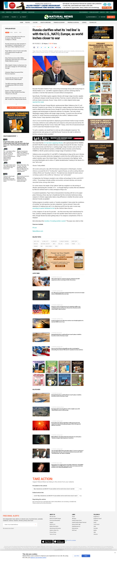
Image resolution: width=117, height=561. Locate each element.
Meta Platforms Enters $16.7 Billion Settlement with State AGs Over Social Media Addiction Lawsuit (15, 59)
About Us (102, 12)
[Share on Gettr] (56, 47)
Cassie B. (60, 277)
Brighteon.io (96, 516)
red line (38, 52)
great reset (67, 51)
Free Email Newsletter (55, 520)
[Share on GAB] (49, 47)
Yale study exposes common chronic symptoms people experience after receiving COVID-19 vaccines (65, 279)
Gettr (95, 526)
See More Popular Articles (16, 107)
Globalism (51, 51)
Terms (42, 546)
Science (84, 22)
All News (74, 518)
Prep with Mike (16, 12)
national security (79, 51)
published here (60, 548)
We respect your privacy (8, 528)
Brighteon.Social (97, 518)
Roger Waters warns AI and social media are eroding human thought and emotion (16, 52)
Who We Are (53, 516)
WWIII (66, 52)
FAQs (107, 12)
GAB (95, 532)
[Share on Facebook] (38, 47)
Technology (92, 22)
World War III (61, 52)
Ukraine (53, 52)
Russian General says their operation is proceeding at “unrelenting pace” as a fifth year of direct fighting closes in (15, 45)
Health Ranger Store (77, 520)
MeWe (95, 530)
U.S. (50, 52)
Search (113, 12)
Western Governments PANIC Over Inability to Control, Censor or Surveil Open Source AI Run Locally (23, 154)
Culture (35, 22)
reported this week (38, 102)
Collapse (39, 26)
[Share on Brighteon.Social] (34, 47)
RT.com (35, 228)
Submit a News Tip (54, 530)
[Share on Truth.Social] (52, 47)
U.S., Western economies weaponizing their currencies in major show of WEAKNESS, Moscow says (67, 293)
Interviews (24, 12)
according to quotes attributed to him (44, 208)
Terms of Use (53, 534)
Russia (42, 52)
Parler (95, 522)
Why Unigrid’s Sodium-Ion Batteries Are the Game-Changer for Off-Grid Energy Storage (16, 66)
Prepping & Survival (73, 22)
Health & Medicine (46, 22)
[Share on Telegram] (45, 47)
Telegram (96, 520)
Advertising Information (55, 528)
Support (51, 522)
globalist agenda (58, 51)
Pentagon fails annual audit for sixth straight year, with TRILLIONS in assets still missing (65, 409)
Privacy (38, 546)
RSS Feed (74, 530)
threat (46, 52)
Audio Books (31, 12)
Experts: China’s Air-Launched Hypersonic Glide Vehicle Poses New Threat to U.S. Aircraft (15, 92)
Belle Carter (60, 318)
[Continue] (35, 524)
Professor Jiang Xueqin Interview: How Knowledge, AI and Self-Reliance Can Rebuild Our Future (9, 179)
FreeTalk (96, 528)
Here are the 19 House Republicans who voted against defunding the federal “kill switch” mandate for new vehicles (67, 349)
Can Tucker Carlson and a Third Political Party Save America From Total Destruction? (9, 166)
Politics (27, 22)
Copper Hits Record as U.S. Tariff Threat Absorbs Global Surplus (14, 78)
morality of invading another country (55, 221)
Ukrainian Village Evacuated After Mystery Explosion (14, 72)
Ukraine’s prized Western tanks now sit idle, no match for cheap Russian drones (15, 98)
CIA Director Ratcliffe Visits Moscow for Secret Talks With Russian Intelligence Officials (15, 38)
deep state (39, 51)
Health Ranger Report (9, 136)
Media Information (54, 526)
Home (3, 12)
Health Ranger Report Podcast (79, 522)
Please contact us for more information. (42, 503)
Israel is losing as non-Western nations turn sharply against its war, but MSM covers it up (67, 321)
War (57, 52)
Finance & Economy (59, 22)
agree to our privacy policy (38, 557)
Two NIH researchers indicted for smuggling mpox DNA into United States (14, 85)
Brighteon (8, 12)
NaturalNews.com (38, 231)
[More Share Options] (59, 47)
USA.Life (96, 534)
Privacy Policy (53, 532)
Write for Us (52, 524)
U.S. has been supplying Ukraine (53, 143)
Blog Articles (75, 528)
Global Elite (45, 51)
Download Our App (94, 12)
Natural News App (76, 524)
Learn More (76, 555)
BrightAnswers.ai (83, 12)
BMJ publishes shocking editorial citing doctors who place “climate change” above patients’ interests (66, 437)
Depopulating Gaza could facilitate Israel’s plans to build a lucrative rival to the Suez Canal (66, 335)
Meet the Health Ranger (55, 518)
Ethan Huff (60, 346)
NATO (34, 52)
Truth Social (96, 524)
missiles (72, 51)
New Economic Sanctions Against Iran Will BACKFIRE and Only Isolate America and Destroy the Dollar (23, 179)
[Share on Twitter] (41, 47)
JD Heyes (45, 43)
